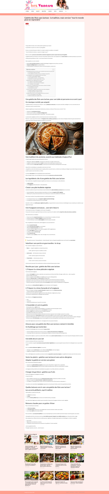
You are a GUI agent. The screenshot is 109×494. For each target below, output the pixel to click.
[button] (66, 11)
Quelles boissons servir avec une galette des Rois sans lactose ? (38, 93)
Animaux (61, 11)
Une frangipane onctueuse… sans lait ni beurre (36, 77)
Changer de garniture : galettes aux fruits (35, 91)
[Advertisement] (54, 36)
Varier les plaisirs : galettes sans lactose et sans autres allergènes (38, 89)
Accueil (67, 492)
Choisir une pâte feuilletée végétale (34, 76)
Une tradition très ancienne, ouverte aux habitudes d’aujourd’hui (39, 73)
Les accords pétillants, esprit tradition (35, 94)
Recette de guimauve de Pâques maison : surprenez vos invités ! (46, 447)
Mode (32, 11)
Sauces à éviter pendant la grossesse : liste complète (77, 482)
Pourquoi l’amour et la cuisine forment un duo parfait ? (61, 465)
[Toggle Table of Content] (53, 70)
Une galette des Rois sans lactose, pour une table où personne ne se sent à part (40, 71)
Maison (50, 11)
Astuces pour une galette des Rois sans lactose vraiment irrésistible (38, 85)
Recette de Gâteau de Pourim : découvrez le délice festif (60, 447)
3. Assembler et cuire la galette (34, 84)
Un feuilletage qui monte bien (33, 86)
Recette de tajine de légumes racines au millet (61, 482)
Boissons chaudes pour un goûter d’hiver (35, 95)
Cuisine (27, 11)
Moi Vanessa (72, 492)
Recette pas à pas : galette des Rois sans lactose (35, 80)
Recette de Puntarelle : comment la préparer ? (30, 464)
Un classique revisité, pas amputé (34, 72)
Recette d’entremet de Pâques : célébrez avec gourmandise (76, 447)
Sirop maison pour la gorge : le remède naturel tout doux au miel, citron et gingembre (31, 483)
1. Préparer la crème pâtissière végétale (35, 81)
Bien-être (44, 11)
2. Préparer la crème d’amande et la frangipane (36, 82)
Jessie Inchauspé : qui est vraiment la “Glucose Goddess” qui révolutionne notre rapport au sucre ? (31, 448)
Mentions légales (82, 492)
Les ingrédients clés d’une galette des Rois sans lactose (36, 75)
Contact (76, 492)
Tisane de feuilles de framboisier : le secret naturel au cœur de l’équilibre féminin (76, 465)
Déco (55, 11)
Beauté (37, 11)
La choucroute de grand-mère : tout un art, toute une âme (46, 483)
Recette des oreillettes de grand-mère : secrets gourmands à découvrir (46, 465)
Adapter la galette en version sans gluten (35, 90)
